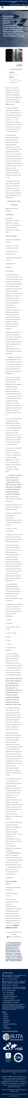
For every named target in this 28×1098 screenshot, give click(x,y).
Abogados (6, 1022)
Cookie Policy (20, 1094)
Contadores (6, 1020)
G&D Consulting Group (15, 4)
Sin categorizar (15, 74)
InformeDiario (19, 80)
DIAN (10, 74)
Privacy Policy (12, 1094)
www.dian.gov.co (15, 853)
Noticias (5, 1018)
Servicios (5, 1016)
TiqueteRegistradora (13, 82)
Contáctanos (6, 1028)
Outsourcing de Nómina (10, 1024)
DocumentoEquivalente (13, 79)
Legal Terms (4, 1094)
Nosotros (5, 1014)
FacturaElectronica (12, 80)
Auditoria (5, 1026)
